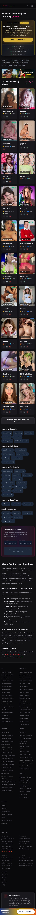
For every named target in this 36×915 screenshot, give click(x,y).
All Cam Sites (5, 692)
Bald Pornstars (23, 849)
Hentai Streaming (25, 704)
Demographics (24, 786)
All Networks (5, 710)
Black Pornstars (6, 868)
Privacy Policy (5, 811)
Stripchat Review (6, 695)
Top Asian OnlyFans (7, 764)
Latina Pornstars (6, 747)
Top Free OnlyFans (7, 758)
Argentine (7, 495)
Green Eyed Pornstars (26, 863)
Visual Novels (23, 718)
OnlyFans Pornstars (7, 750)
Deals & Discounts (7, 681)
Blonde (7, 450)
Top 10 (6, 517)
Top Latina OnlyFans (7, 761)
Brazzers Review (6, 684)
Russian (19, 471)
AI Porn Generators (7, 776)
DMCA (3, 817)
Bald (6, 458)
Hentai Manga (23, 707)
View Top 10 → (29, 83)
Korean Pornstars (6, 844)
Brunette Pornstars (7, 741)
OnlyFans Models (6, 753)
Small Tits (4, 874)
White (7, 441)
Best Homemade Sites (26, 689)
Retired (18, 517)
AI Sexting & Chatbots (8, 782)
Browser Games (24, 715)
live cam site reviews (12, 654)
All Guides (22, 732)
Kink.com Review (24, 684)
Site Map (4, 823)
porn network (18, 657)
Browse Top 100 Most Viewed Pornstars (18, 421)
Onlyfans (8, 521)
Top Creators (23, 794)
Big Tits (3, 877)
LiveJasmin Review (7, 701)
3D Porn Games (24, 721)
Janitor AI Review (6, 790)
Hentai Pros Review (25, 710)
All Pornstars (5, 732)
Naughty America (6, 721)
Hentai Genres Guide (26, 763)
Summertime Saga (25, 769)
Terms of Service (6, 814)
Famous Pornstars (7, 735)
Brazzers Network (7, 712)
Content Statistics (25, 791)
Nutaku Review (24, 724)
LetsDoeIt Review (24, 698)
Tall (6, 504)
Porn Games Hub (24, 712)
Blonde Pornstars (6, 738)
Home (3, 9)
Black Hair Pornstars (25, 846)
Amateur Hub (23, 686)
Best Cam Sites (24, 751)
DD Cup (3, 882)
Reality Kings (5, 718)
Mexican (22, 483)
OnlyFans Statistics (25, 777)
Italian (6, 491)
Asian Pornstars (6, 744)
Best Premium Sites (7, 675)
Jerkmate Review (6, 704)
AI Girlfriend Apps (7, 779)
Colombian (20, 487)
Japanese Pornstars (7, 839)
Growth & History (24, 783)
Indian (17, 437)
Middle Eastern (21, 441)
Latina (7, 433)
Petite (16, 504)
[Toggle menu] (32, 6)
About (3, 806)
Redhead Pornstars (25, 841)
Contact (3, 808)
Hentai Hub (23, 701)
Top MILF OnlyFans (7, 770)
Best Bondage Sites (25, 681)
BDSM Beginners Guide (26, 760)
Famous (27, 513)
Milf (6, 513)
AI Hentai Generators (8, 785)
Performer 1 (7, 540)
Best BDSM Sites (24, 675)
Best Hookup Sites (25, 754)
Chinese (7, 487)
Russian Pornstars (7, 841)
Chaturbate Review (7, 698)
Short (28, 504)
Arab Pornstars (6, 846)
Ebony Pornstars (6, 865)
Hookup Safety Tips (25, 757)
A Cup (3, 880)
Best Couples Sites (25, 692)
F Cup (3, 885)
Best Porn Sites (6, 672)
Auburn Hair (8, 462)
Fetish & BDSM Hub (25, 672)
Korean (6, 475)
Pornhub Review (6, 686)
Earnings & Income (25, 789)
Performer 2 (22, 540)
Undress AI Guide (7, 787)
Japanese (7, 471)
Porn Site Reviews (25, 738)
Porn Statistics (23, 797)
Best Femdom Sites (25, 678)
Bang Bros (4, 715)
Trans (16, 513)
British (27, 475)
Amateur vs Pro (24, 766)
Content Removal (6, 820)
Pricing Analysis (24, 780)
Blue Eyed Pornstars (25, 858)
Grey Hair (16, 458)
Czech (6, 479)
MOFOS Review (24, 695)
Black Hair (22, 454)
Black (6, 437)
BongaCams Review (7, 707)
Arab (16, 475)
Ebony (29, 433)
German (17, 479)
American (8, 483)
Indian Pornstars (6, 858)
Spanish (18, 491)
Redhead (20, 450)
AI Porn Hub (5, 773)
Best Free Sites (6, 678)
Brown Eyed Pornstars (26, 860)
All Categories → (6, 851)
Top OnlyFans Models (8, 756)
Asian (18, 433)
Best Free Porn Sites (25, 735)
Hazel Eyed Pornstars (25, 865)
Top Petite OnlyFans (7, 767)
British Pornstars (6, 849)
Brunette (8, 454)
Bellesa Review (6, 689)
